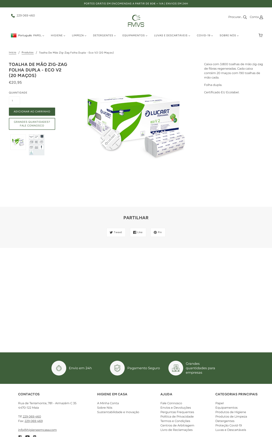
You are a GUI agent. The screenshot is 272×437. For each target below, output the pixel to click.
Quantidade (14, 92)
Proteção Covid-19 (228, 425)
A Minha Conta (108, 403)
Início (12, 52)
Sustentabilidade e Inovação (118, 412)
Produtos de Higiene (230, 412)
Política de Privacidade (177, 416)
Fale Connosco (171, 403)
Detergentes (224, 421)
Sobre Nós (104, 407)
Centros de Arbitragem (177, 425)
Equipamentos (226, 407)
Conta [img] (254, 17)
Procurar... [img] (235, 17)
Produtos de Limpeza (231, 416)
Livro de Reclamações (176, 430)
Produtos (28, 52)
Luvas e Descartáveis (230, 430)
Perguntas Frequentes (177, 412)
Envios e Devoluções (175, 407)
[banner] (136, 20)
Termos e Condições (175, 421)
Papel (219, 403)
